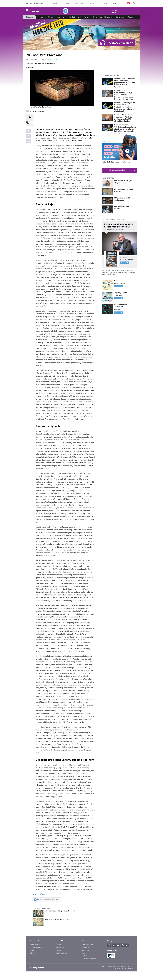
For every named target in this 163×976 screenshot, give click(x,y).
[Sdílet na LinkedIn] (28, 141)
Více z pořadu (108, 178)
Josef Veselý (42, 894)
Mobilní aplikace (61, 953)
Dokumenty (120, 17)
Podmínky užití (121, 966)
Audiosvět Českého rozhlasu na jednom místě (116, 162)
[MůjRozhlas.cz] (30, 67)
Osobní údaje (111, 966)
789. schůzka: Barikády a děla (57, 919)
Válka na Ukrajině (36, 944)
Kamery (113, 13)
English (130, 966)
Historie (29, 17)
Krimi (116, 146)
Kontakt (84, 956)
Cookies (102, 966)
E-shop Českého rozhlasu (114, 219)
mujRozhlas (79, 3)
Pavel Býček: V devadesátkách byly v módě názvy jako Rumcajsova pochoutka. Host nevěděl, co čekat (124, 95)
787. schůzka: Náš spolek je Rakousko (61, 911)
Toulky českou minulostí (50, 59)
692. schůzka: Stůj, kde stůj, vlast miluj (123, 182)
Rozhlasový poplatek (89, 959)
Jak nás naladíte (87, 944)
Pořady (51, 17)
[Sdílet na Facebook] (28, 131)
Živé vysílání (108, 153)
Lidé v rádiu (86, 950)
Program (66, 3)
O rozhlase (103, 3)
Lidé (80, 17)
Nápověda (85, 947)
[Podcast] (28, 124)
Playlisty (72, 17)
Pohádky (107, 150)
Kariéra (84, 953)
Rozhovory (108, 17)
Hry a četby (107, 146)
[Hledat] (134, 3)
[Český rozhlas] (34, 3)
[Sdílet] (31, 124)
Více (130, 17)
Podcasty (59, 950)
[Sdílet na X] (28, 136)
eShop (32, 953)
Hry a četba (97, 17)
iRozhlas (54, 3)
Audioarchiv (115, 11)
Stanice (91, 3)
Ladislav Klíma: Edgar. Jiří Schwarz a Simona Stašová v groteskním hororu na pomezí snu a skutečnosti (124, 107)
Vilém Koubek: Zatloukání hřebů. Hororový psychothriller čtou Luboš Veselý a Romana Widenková (124, 83)
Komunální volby (36, 947)
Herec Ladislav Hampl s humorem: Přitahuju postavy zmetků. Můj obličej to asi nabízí (123, 118)
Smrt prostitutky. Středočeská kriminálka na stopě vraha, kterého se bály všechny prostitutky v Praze (125, 129)
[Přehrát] (29, 117)
